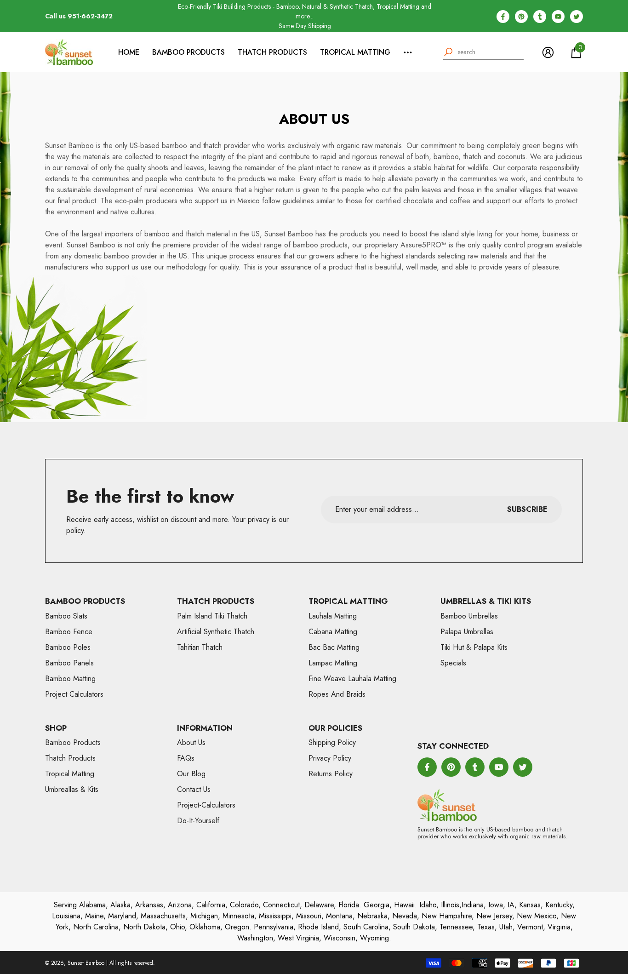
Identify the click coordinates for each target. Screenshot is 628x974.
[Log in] (548, 52)
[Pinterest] (521, 16)
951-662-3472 (90, 16)
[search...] (483, 52)
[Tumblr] (539, 16)
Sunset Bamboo (86, 963)
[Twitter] (576, 16)
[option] (304, 16)
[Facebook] (503, 16)
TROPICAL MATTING (355, 52)
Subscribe (527, 509)
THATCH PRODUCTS (272, 52)
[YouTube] (558, 16)
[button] (576, 52)
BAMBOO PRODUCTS (188, 52)
